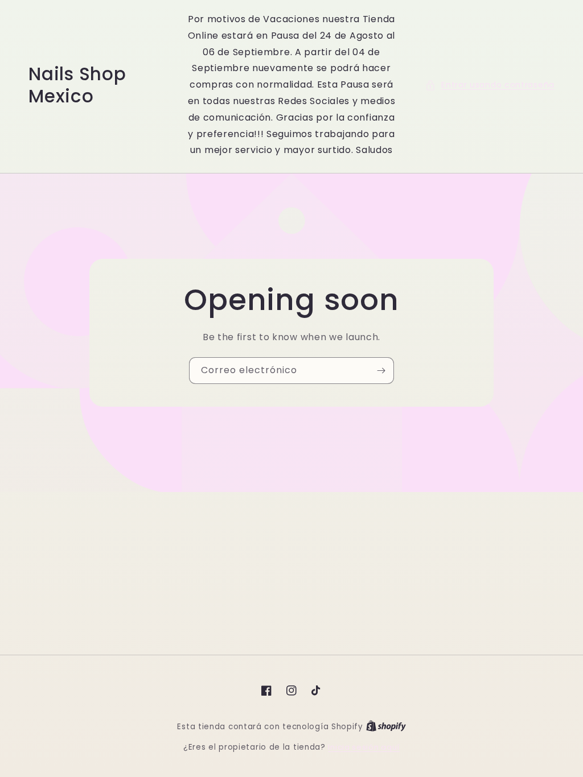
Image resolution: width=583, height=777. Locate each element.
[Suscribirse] (380, 370)
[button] (490, 85)
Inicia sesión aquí (364, 747)
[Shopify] (386, 726)
